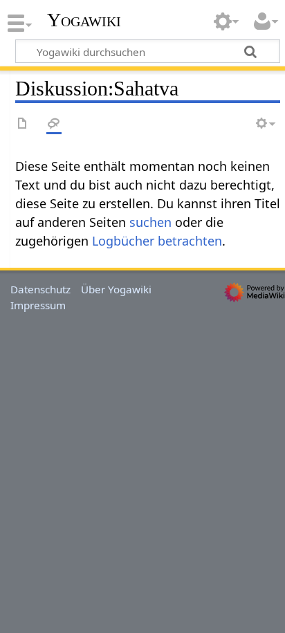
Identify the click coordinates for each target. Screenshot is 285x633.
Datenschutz (40, 289)
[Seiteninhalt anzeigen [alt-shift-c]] (22, 124)
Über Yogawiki (116, 289)
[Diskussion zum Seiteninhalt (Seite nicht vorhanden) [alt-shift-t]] (54, 124)
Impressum (38, 305)
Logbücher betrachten (157, 240)
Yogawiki (84, 20)
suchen (150, 222)
